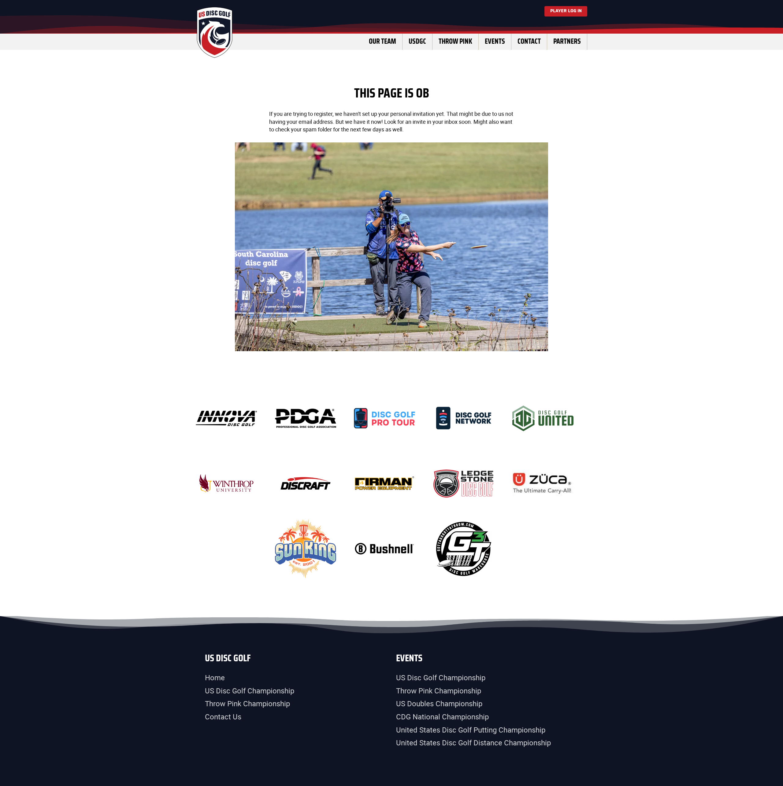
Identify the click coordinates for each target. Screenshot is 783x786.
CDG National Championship (442, 717)
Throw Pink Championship (247, 703)
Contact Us (223, 717)
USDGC (417, 41)
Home (215, 677)
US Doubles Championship (439, 703)
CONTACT (529, 41)
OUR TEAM (382, 41)
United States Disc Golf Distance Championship (473, 742)
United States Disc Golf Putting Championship (470, 730)
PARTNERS (567, 41)
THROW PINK (455, 41)
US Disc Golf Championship (249, 691)
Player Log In (566, 11)
